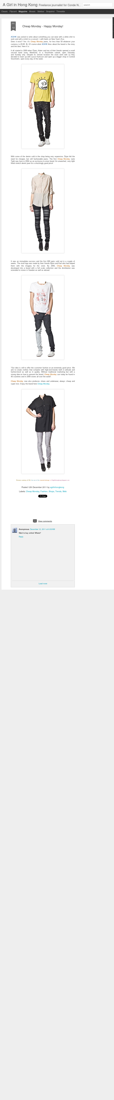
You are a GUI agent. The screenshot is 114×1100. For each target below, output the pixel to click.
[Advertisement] (90, 65)
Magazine (23, 11)
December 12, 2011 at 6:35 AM (42, 529)
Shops (51, 491)
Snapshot (50, 11)
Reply (21, 536)
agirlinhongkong (57, 487)
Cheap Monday (44, 383)
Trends (58, 491)
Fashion (44, 491)
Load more (43, 583)
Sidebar (40, 11)
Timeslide (60, 11)
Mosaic (32, 11)
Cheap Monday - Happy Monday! (42, 26)
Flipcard (13, 11)
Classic (4, 11)
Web (65, 491)
